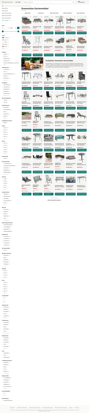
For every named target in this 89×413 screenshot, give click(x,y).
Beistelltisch (7, 89)
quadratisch (7, 357)
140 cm (6, 134)
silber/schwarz (7, 196)
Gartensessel (5, 10)
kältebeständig (8, 172)
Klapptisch (7, 91)
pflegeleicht (7, 170)
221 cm (6, 145)
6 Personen (7, 240)
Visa (6, 71)
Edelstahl (6, 211)
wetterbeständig (8, 231)
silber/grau (7, 198)
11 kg (5, 178)
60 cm (6, 130)
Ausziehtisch (7, 93)
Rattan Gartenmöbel (6, 13)
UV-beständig (8, 163)
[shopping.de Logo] (7, 2)
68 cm (6, 291)
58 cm (6, 288)
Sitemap (71, 407)
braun (6, 46)
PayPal (6, 76)
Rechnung (7, 78)
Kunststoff (7, 114)
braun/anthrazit (8, 200)
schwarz (7, 37)
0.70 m (6, 149)
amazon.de (7, 60)
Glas (5, 326)
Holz (5, 111)
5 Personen (7, 243)
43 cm (6, 282)
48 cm (6, 136)
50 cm (6, 158)
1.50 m (6, 143)
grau (6, 39)
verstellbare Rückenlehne (10, 165)
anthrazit (6, 194)
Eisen (5, 257)
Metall (6, 116)
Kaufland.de (7, 58)
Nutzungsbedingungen (48, 407)
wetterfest (7, 167)
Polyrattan (7, 216)
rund (5, 355)
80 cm (6, 132)
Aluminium (7, 107)
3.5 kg (6, 183)
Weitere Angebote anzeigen (54, 200)
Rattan (6, 213)
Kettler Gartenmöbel (6, 15)
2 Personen (7, 238)
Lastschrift (7, 69)
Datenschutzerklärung (22, 407)
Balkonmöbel (5, 8)
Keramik (6, 371)
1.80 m (6, 147)
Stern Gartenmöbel (6, 18)
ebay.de (6, 54)
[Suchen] (73, 2)
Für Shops (76, 407)
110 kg (6, 102)
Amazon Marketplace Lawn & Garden (11, 62)
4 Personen (7, 236)
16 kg (5, 181)
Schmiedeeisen (8, 109)
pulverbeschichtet (8, 400)
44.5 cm (6, 127)
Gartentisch (7, 87)
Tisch (5, 250)
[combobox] (49, 2)
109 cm (6, 286)
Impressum (12, 407)
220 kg (6, 100)
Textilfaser (7, 264)
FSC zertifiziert (8, 386)
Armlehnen (7, 380)
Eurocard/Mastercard (9, 73)
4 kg (5, 185)
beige (6, 44)
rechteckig (7, 353)
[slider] (3, 31)
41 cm (6, 277)
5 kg (5, 187)
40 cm (6, 272)
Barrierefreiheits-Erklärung (61, 407)
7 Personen (7, 245)
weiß (6, 42)
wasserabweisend (8, 224)
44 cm (6, 275)
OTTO (6, 56)
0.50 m (6, 151)
